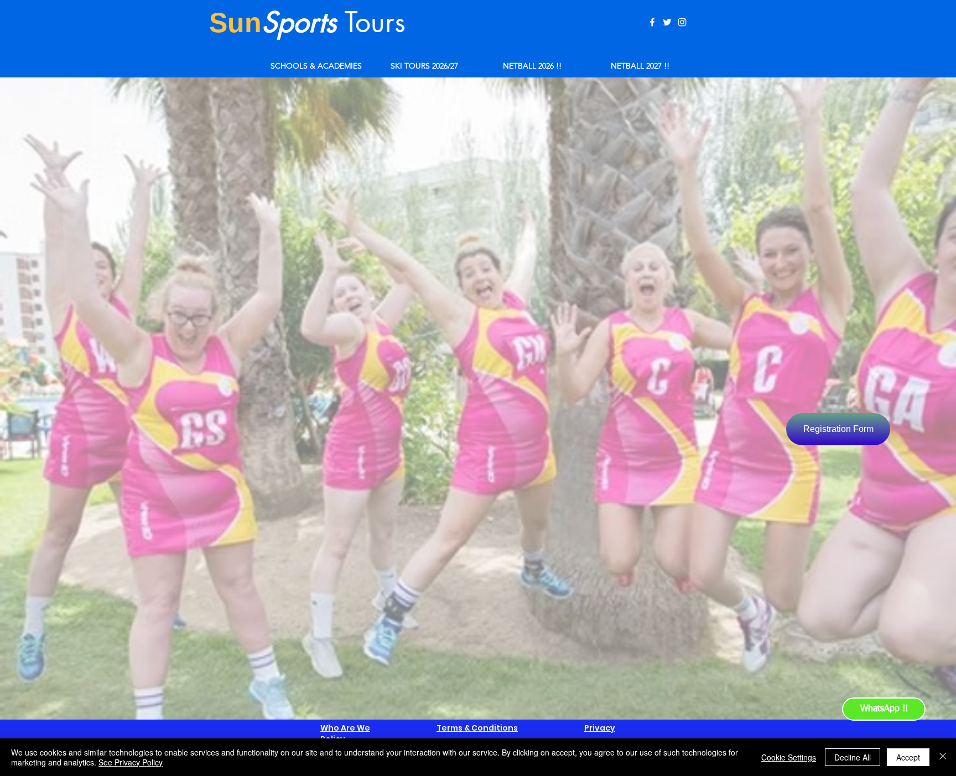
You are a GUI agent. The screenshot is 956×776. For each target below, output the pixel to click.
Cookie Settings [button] (788, 757)
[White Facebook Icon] (652, 22)
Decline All (852, 757)
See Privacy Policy (130, 762)
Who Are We (345, 727)
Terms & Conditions (477, 727)
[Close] (942, 757)
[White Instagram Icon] (682, 22)
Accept (908, 757)
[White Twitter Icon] (667, 22)
